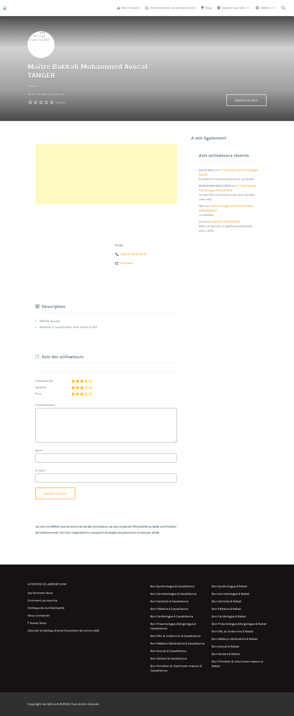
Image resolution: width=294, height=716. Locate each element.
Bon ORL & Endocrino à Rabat (233, 631)
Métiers (265, 8)
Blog (208, 8)
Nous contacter (39, 615)
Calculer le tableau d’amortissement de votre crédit (63, 630)
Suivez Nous (38, 623)
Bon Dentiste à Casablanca (169, 601)
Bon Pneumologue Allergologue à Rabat (239, 624)
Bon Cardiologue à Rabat (229, 616)
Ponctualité (44, 381)
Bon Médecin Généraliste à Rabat (235, 639)
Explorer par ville (233, 8)
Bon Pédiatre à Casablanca (169, 609)
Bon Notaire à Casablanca (168, 658)
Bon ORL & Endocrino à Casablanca (175, 636)
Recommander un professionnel (172, 8)
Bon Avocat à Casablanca (168, 651)
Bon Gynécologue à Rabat (229, 586)
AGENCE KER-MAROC (226, 221)
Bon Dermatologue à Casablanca (173, 594)
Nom (39, 450)
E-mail (40, 470)
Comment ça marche (42, 600)
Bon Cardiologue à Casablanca (171, 616)
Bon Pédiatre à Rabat (226, 609)
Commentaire (46, 405)
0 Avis (60, 103)
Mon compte (130, 8)
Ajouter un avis (246, 100)
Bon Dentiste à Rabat (226, 601)
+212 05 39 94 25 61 (133, 254)
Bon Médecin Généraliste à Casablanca (177, 643)
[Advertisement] (106, 174)
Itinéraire (126, 263)
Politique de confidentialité (46, 608)
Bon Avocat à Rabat (225, 646)
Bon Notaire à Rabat (226, 654)
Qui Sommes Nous (40, 593)
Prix (38, 394)
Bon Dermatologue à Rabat (230, 594)
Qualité (40, 387)
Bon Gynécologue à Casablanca (172, 586)
